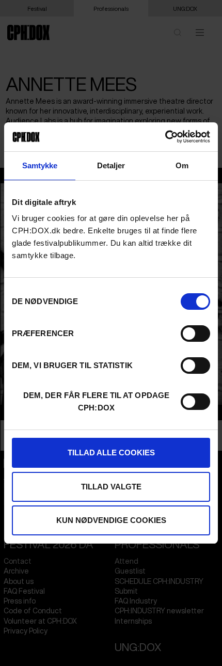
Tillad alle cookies (111, 452)
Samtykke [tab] (40, 165)
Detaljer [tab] (111, 165)
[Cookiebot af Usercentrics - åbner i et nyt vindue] (165, 137)
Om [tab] (182, 165)
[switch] (195, 333)
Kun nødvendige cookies (111, 520)
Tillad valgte (111, 486)
